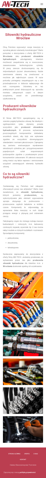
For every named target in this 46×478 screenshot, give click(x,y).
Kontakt (23, 459)
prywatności (31, 472)
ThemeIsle (32, 465)
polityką (23, 472)
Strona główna (14, 454)
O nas (35, 454)
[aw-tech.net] (16, 4)
